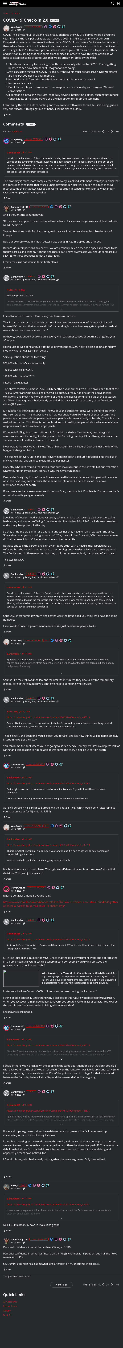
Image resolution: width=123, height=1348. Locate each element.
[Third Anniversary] (51, 139)
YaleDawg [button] (16, 27)
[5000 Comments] (59, 26)
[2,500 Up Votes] (60, 139)
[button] (6, 28)
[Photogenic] (50, 26)
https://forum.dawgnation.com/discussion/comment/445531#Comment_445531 (48, 1110)
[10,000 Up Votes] (63, 26)
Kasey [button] (14, 1185)
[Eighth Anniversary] (53, 887)
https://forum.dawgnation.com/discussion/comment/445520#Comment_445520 (48, 844)
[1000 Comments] (55, 139)
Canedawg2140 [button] (19, 207)
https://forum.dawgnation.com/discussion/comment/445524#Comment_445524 (48, 1045)
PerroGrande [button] (18, 887)
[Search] (112, 3)
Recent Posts (10, 1306)
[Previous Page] (103, 131)
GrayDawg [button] (17, 139)
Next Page (61, 1284)
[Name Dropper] (46, 26)
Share (7, 115)
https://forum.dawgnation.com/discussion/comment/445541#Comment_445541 (48, 1204)
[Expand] (61, 309)
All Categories (10, 1301)
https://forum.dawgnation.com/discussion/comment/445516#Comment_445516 (48, 939)
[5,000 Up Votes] (69, 206)
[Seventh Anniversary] (55, 26)
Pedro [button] (10, 289)
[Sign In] (118, 3)
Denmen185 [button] (13, 152)
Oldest (16, 131)
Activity (7, 1310)
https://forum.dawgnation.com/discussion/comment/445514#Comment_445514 (48, 717)
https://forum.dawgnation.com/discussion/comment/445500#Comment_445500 (48, 783)
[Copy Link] (24, 30)
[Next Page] (112, 131)
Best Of (7, 1315)
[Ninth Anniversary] (52, 764)
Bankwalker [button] (18, 276)
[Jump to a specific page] (117, 131)
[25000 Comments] (43, 1185)
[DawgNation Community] (18, 3)
